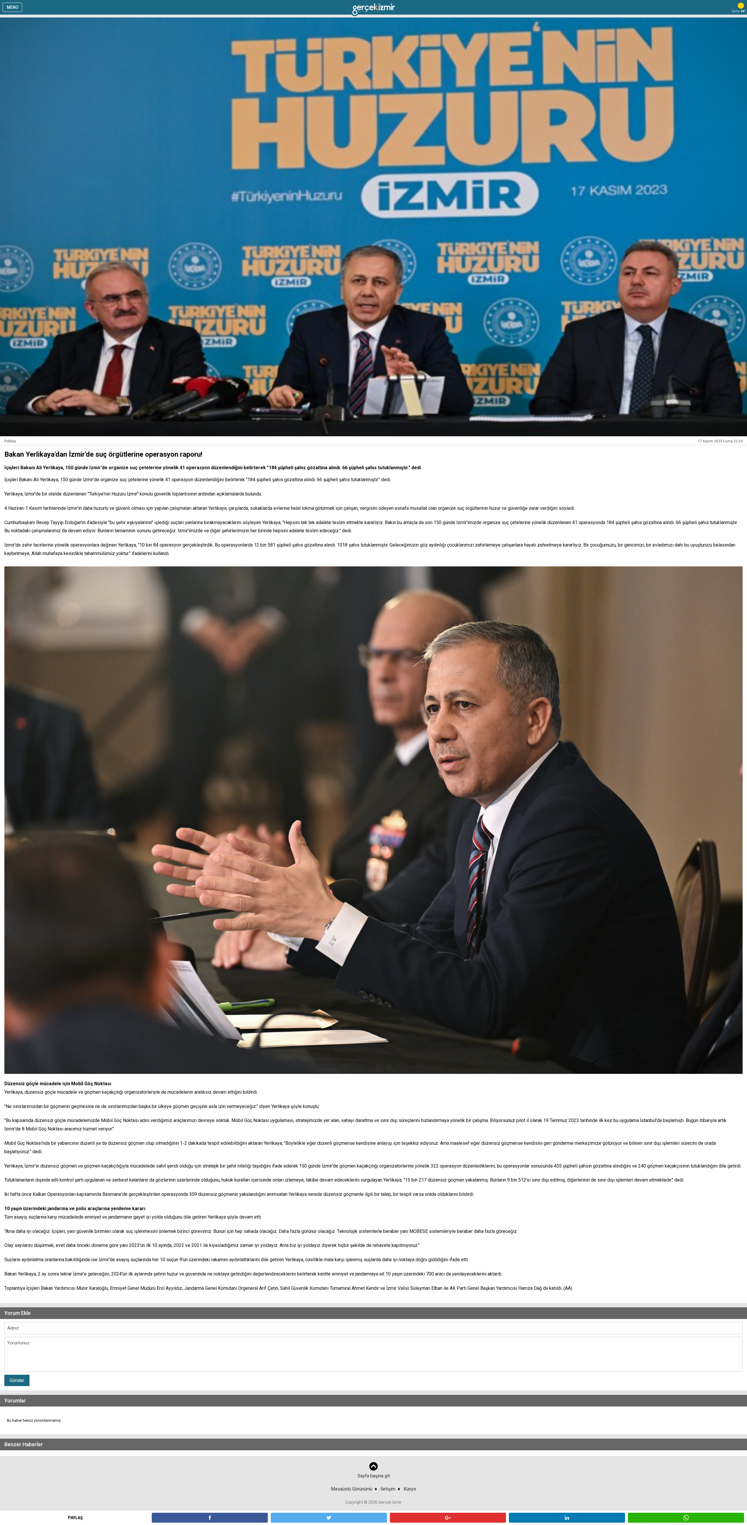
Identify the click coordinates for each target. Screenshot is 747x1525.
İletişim (388, 1489)
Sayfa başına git (373, 1476)
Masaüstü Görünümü (351, 1489)
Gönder (17, 1380)
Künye (410, 1489)
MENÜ (12, 7)
